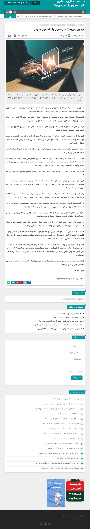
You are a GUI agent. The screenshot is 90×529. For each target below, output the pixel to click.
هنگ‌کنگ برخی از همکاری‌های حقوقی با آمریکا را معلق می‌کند (60, 468)
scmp (77, 270)
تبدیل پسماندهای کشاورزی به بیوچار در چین (47, 16)
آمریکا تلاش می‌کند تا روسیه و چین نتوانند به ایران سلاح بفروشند (59, 453)
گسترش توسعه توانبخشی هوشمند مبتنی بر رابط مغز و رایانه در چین (60, 329)
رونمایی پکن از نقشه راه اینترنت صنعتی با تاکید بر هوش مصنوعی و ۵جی (58, 325)
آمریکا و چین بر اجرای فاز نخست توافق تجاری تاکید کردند (61, 418)
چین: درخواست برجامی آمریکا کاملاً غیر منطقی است (63, 448)
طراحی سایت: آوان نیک (78, 519)
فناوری (80, 299)
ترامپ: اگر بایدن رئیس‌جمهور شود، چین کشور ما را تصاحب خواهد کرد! (57, 408)
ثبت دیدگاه (77, 378)
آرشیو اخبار (72, 25)
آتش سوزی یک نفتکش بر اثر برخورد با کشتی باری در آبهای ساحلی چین (57, 463)
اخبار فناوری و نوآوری (58, 25)
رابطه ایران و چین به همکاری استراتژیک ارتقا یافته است (62, 443)
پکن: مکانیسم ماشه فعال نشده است (67, 458)
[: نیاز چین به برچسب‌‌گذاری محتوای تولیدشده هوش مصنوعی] (9, 35)
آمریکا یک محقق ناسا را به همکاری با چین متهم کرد (63, 428)
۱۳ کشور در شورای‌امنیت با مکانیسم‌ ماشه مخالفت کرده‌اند (61, 433)
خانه (81, 25)
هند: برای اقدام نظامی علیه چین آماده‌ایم (66, 438)
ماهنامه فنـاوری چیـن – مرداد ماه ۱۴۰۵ (69, 313)
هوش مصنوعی (69, 299)
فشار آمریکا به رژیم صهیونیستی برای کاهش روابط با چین (61, 403)
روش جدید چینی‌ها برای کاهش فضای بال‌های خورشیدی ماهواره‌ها (60, 321)
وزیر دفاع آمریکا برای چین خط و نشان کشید (65, 399)
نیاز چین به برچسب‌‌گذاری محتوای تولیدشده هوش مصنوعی (59, 29)
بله (49, 524)
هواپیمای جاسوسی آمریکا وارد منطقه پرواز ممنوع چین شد (61, 423)
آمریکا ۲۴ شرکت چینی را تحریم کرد (68, 413)
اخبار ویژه (45, 25)
